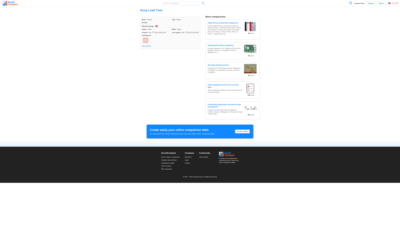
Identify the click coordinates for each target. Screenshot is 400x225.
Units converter (166, 166)
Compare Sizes (359, 3)
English (389, 3)
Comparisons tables (167, 163)
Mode (144, 19)
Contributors (146, 35)
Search (203, 3)
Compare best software (169, 160)
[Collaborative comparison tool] (10, 3)
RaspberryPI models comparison (221, 45)
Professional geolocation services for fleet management (224, 106)
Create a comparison (350, 3)
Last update (176, 32)
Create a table (242, 131)
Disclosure (188, 157)
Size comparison (166, 169)
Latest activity (203, 157)
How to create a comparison (170, 157)
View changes (146, 46)
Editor (174, 29)
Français (393, 3)
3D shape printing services (218, 65)
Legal (186, 160)
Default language (148, 26)
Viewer (144, 29)
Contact (187, 163)
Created (144, 32)
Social (229, 154)
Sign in (381, 3)
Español (397, 3)
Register (371, 3)
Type (173, 19)
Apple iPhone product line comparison (223, 23)
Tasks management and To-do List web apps (223, 86)
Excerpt (144, 22)
